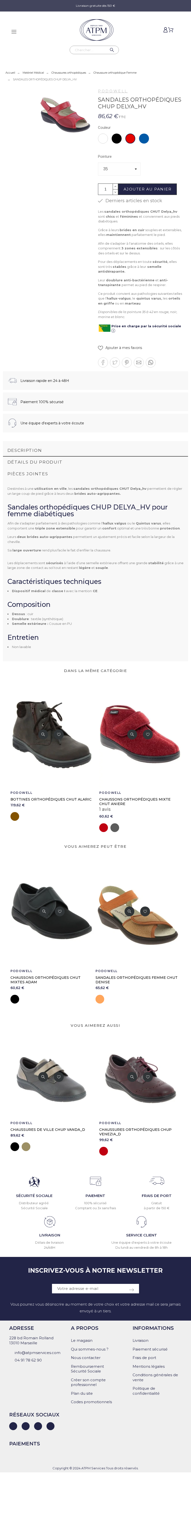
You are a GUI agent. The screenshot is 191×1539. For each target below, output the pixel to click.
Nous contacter (85, 1357)
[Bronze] (26, 1146)
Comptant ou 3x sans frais (95, 1208)
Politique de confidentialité (146, 1391)
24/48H (49, 1247)
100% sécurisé (95, 1203)
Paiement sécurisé (150, 1349)
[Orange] (100, 999)
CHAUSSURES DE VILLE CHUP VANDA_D (47, 1129)
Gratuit (156, 1203)
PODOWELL (113, 91)
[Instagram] (38, 1426)
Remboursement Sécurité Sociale (87, 1369)
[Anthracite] (114, 827)
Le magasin (82, 1340)
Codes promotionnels (91, 1401)
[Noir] (14, 999)
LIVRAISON (49, 1235)
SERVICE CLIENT (141, 1235)
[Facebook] (26, 1426)
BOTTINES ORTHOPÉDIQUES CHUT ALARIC (51, 799)
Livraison (140, 1340)
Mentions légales (149, 1366)
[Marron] (14, 816)
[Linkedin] (13, 1426)
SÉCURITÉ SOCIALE (34, 1195)
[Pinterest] (50, 1426)
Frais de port (144, 1357)
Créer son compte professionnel (88, 1382)
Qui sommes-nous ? (89, 1349)
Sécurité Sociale (34, 1208)
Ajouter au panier (148, 189)
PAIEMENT (95, 1195)
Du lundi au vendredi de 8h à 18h (141, 1247)
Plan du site (82, 1393)
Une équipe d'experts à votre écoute (141, 1242)
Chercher (112, 50)
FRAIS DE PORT (157, 1195)
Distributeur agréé (34, 1203)
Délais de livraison (49, 1242)
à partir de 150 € (157, 1208)
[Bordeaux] (103, 827)
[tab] (95, 451)
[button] (120, 347)
